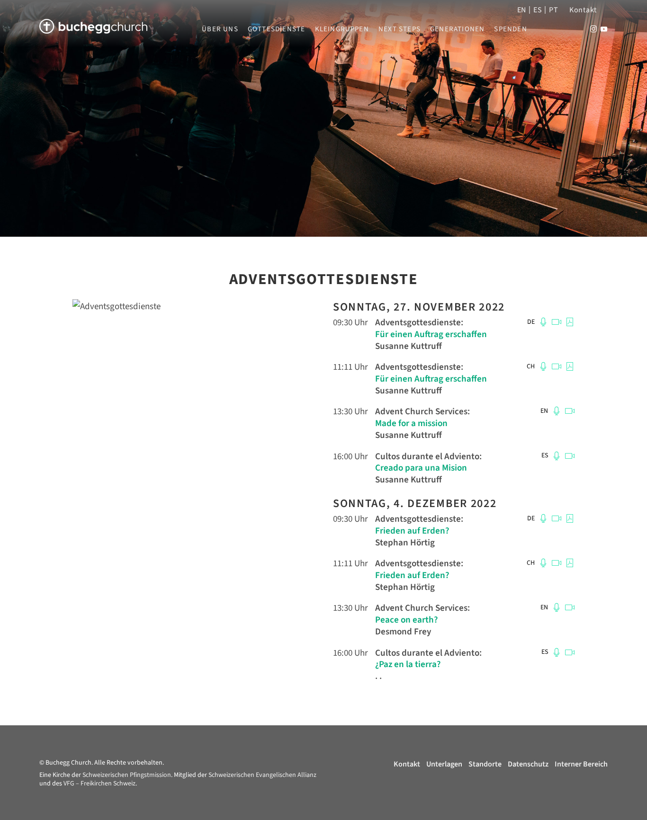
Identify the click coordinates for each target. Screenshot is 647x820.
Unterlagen (444, 764)
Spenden (510, 29)
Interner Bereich (581, 764)
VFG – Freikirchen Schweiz (99, 783)
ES (537, 10)
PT (553, 10)
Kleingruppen (342, 29)
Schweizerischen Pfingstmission (126, 775)
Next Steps (399, 29)
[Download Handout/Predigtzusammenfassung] (569, 322)
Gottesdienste (277, 29)
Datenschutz (528, 764)
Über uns (220, 29)
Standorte (485, 764)
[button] (542, 322)
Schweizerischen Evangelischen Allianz (262, 775)
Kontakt (583, 10)
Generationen (457, 29)
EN (521, 10)
